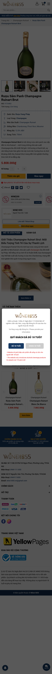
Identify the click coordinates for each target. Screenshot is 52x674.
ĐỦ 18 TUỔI (16, 346)
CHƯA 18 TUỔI (35, 346)
